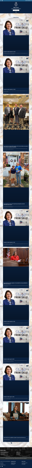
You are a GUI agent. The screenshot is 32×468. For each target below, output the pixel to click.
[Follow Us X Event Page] (0, 466)
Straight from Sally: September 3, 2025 (9, 321)
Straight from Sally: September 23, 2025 (9, 51)
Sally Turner (16, 7)
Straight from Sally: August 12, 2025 (9, 396)
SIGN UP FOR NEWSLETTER (28, 0)
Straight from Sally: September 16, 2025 (9, 89)
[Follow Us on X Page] (0, 0)
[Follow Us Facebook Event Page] (2, 466)
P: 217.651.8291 (23, 464)
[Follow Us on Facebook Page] (2, 0)
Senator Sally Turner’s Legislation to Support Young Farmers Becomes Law (15, 437)
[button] (16, 12)
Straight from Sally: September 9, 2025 (9, 242)
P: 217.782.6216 (13, 464)
